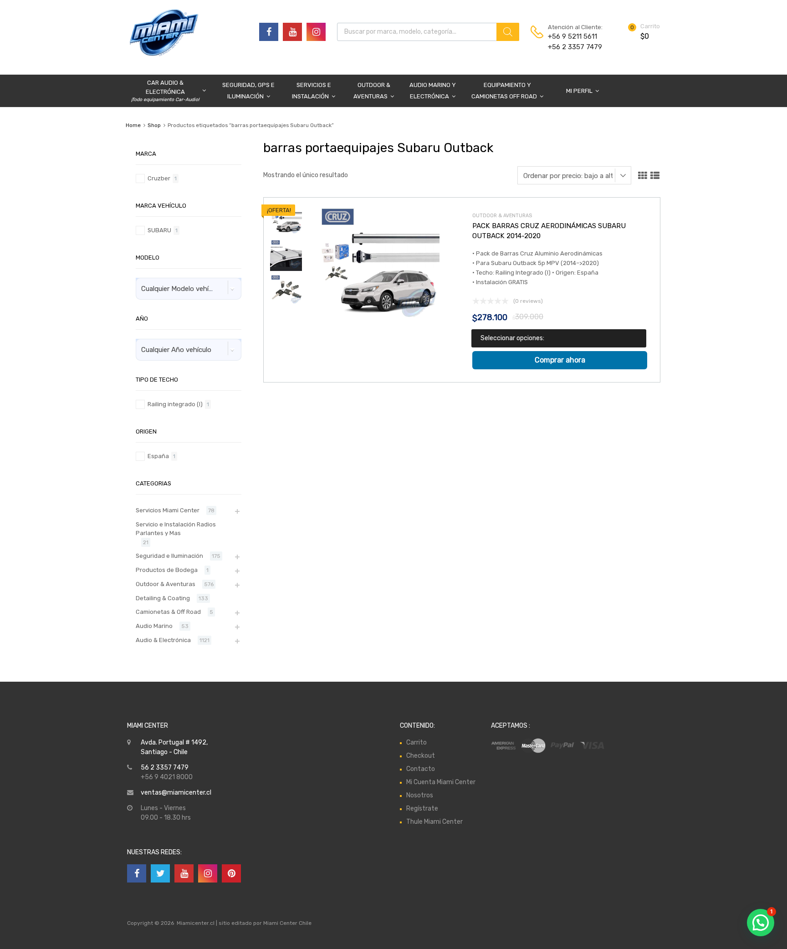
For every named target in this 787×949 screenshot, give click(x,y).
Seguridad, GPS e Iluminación (248, 91)
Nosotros (419, 795)
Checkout (420, 756)
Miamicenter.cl (196, 923)
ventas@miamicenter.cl (176, 792)
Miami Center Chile (287, 923)
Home (133, 125)
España (158, 456)
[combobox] (188, 289)
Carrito (416, 742)
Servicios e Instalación (311, 91)
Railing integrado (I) (175, 404)
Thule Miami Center (434, 822)
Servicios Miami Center (167, 510)
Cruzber (159, 178)
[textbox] (182, 289)
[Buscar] (507, 32)
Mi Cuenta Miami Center (440, 782)
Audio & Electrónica (163, 640)
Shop (154, 125)
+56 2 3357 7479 (570, 47)
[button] (760, 922)
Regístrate (422, 808)
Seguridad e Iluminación (169, 555)
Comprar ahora (560, 360)
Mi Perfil (579, 90)
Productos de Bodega (167, 569)
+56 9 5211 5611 (570, 36)
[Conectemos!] (268, 31)
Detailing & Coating (163, 598)
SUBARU (159, 230)
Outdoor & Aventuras (371, 91)
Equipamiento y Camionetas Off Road (504, 91)
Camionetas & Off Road (168, 611)
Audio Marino (154, 625)
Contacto (420, 769)
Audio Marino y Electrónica (432, 91)
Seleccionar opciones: (512, 338)
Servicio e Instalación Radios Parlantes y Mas (176, 529)
